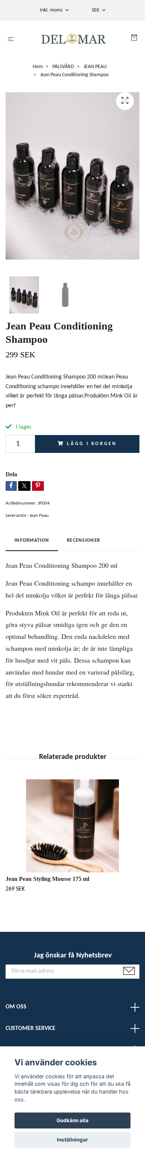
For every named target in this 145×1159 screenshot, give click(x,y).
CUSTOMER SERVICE (30, 1028)
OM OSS (16, 1007)
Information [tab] (31, 540)
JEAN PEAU (95, 67)
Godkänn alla (72, 1120)
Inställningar (72, 1140)
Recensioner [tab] (83, 540)
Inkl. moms (52, 10)
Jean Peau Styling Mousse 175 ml (47, 879)
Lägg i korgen (92, 443)
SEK (96, 10)
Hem (38, 67)
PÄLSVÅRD (63, 67)
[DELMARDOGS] (74, 39)
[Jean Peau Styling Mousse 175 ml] (72, 825)
